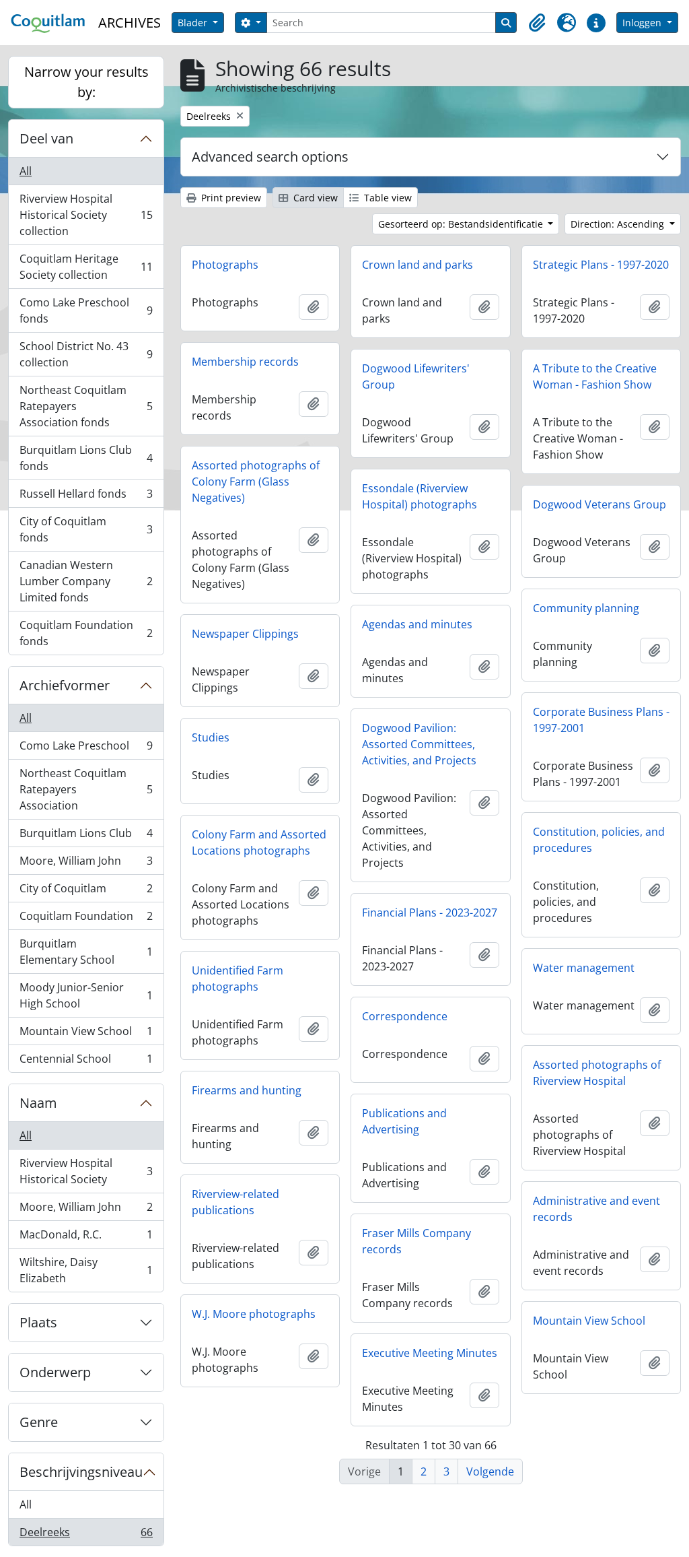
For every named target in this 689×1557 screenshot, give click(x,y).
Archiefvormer (65, 685)
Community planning (586, 608)
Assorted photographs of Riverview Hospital (597, 1072)
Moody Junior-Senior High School (86, 995)
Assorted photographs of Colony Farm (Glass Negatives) (256, 481)
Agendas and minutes (417, 624)
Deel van (46, 138)
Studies (210, 737)
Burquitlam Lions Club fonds (86, 457)
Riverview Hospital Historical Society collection (86, 214)
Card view (314, 197)
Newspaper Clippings (245, 633)
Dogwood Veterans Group (599, 504)
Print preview (229, 197)
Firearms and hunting (246, 1090)
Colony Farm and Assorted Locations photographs (259, 842)
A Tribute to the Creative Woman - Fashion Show (595, 376)
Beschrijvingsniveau (81, 1472)
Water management (583, 967)
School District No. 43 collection (86, 354)
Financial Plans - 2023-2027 (429, 912)
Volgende (490, 1471)
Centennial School (86, 1061)
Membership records (245, 361)
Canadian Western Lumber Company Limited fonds (86, 581)
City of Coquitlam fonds (86, 529)
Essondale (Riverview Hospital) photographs (419, 496)
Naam (38, 1103)
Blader (194, 22)
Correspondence (404, 1016)
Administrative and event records (596, 1208)
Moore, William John (86, 864)
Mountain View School (86, 1034)
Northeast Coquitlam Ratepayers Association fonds (86, 406)
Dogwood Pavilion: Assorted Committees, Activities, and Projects (419, 744)
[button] (537, 23)
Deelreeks (86, 1535)
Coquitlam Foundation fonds (86, 633)
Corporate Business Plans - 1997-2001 (601, 719)
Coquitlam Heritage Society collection (86, 266)
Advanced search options (270, 156)
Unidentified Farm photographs (237, 978)
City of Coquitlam (86, 891)
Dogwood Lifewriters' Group (416, 376)
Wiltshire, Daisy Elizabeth (86, 1270)
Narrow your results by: (86, 82)
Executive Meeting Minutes (429, 1353)
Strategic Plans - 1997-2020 (601, 264)
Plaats (38, 1322)
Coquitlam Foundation (86, 919)
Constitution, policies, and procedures (599, 839)
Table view (386, 197)
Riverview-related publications (235, 1202)
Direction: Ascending (619, 224)
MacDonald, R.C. (86, 1238)
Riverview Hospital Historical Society (86, 1171)
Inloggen (643, 22)
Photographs (225, 264)
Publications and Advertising (404, 1121)
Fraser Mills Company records (416, 1241)
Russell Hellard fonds (86, 497)
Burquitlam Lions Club (86, 836)
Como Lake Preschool (86, 749)
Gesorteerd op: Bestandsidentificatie (462, 224)
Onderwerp (55, 1372)
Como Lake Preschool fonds (86, 310)
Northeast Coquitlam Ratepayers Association (86, 789)
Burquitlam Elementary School (86, 951)
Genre (39, 1422)
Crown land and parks (417, 264)
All (26, 171)
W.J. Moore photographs (254, 1313)
